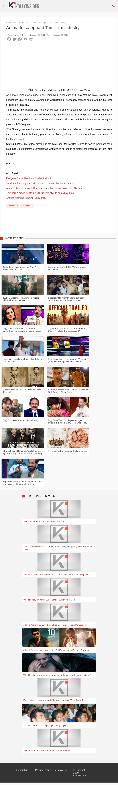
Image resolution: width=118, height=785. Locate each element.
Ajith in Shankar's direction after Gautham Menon (47, 750)
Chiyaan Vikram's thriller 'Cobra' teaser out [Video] (67, 268)
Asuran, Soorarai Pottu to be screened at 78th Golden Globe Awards (68, 390)
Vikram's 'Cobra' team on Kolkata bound (67, 451)
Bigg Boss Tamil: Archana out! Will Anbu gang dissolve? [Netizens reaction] (67, 360)
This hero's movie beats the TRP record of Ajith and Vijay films (40, 193)
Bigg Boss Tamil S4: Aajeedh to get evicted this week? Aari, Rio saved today (67, 421)
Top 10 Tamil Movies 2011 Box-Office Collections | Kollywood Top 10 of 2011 (57, 548)
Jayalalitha (12, 206)
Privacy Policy (43, 770)
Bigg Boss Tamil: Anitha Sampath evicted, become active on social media (22, 329)
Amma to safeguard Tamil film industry (49, 22)
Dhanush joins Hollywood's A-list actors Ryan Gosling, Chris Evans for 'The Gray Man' (22, 453)
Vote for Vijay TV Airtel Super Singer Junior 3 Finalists (49, 600)
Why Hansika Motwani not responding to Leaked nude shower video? (57, 675)
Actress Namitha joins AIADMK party (26, 198)
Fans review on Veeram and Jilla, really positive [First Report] (53, 700)
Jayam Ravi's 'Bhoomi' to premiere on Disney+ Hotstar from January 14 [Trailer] (66, 331)
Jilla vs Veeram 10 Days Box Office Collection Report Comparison (55, 625)
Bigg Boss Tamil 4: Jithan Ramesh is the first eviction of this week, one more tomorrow (22, 484)
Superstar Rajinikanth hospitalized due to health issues (23, 360)
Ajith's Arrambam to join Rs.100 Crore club (44, 521)
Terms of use (61, 770)
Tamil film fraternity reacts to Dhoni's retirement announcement (40, 183)
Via (13, 163)
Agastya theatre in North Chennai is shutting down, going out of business (45, 188)
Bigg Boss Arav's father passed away (21, 420)
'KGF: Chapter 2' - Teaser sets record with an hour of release (21, 299)
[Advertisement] (59, 66)
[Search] (114, 6)
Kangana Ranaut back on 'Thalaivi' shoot (28, 178)
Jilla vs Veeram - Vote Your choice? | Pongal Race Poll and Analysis (56, 650)
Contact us (22, 770)
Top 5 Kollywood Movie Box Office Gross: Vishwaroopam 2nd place (55, 574)
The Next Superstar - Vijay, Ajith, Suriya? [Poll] (45, 725)
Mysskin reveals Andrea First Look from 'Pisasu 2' (22, 390)
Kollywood (27, 206)
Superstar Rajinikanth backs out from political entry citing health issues (66, 299)
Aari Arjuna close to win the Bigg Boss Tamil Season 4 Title (21, 268)
